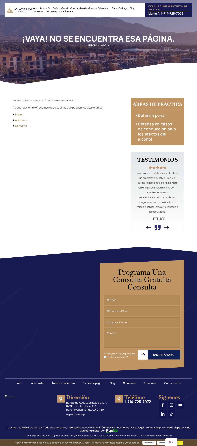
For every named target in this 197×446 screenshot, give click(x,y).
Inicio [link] (18, 114)
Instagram (171, 405)
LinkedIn (162, 414)
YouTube (180, 405)
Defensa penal (152, 115)
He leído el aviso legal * (117, 357)
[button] (177, 116)
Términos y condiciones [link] (114, 427)
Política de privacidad (125, 353)
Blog (132, 8)
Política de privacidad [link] (159, 427)
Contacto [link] (21, 126)
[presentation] (148, 227)
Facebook (162, 405)
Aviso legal (109, 354)
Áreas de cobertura (63, 383)
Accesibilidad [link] (90, 427)
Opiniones (38, 11)
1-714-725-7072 (137, 401)
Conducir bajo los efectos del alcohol (89, 8)
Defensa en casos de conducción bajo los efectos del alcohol (157, 131)
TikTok (171, 414)
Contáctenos (66, 11)
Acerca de (45, 8)
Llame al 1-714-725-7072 (165, 13)
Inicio (34, 8)
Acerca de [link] (21, 120)
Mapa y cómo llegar (76, 414)
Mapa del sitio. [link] (182, 427)
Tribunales (51, 11)
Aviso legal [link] (137, 427)
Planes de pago (119, 8)
